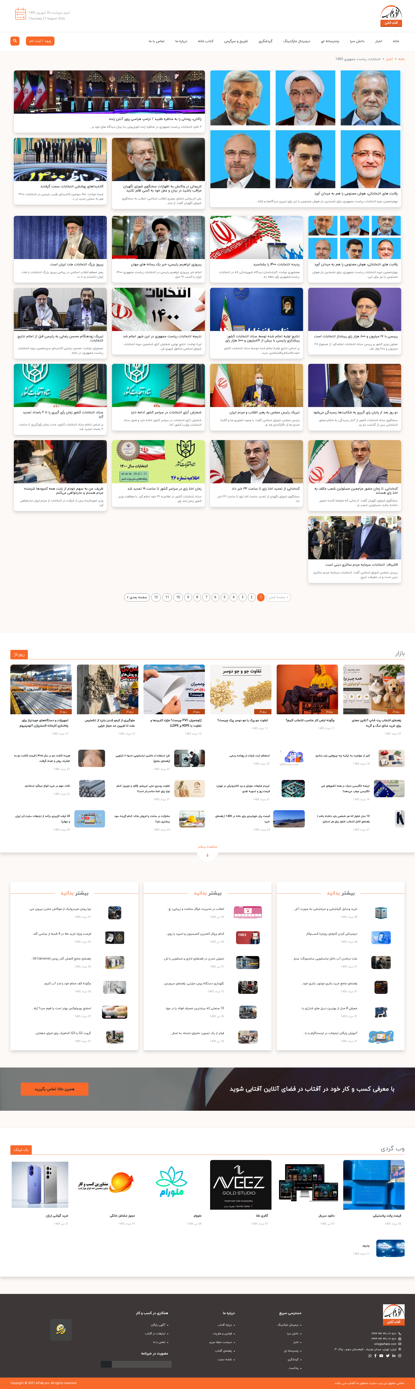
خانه (396, 41)
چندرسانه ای (330, 41)
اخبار (378, 41)
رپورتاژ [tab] (19, 654)
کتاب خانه (205, 41)
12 (156, 597)
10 (178, 597)
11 (167, 597)
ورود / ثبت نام (40, 41)
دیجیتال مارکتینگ (296, 41)
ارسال (106, 1364)
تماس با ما (156, 41)
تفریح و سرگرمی (236, 41)
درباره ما (181, 41)
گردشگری (266, 41)
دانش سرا (357, 41)
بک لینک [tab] (21, 1150)
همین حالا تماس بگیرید (54, 1089)
